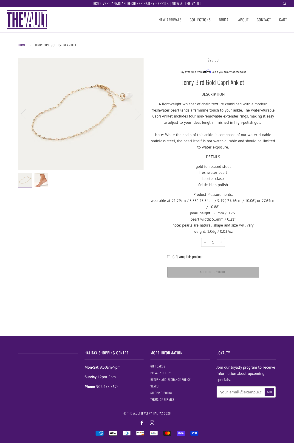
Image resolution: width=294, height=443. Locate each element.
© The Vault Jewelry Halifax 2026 (147, 413)
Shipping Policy (161, 393)
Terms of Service (162, 399)
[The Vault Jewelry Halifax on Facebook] (141, 423)
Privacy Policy (160, 373)
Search (155, 386)
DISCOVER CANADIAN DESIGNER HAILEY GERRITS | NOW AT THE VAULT (147, 3)
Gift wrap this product (187, 256)
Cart (283, 19)
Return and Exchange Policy (170, 379)
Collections (200, 19)
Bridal (224, 19)
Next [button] (135, 113)
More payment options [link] (213, 298)
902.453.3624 (107, 386)
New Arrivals (170, 19)
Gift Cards (157, 366)
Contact (264, 19)
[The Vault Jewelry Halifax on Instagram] (152, 423)
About (243, 19)
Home (21, 45)
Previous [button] (26, 113)
